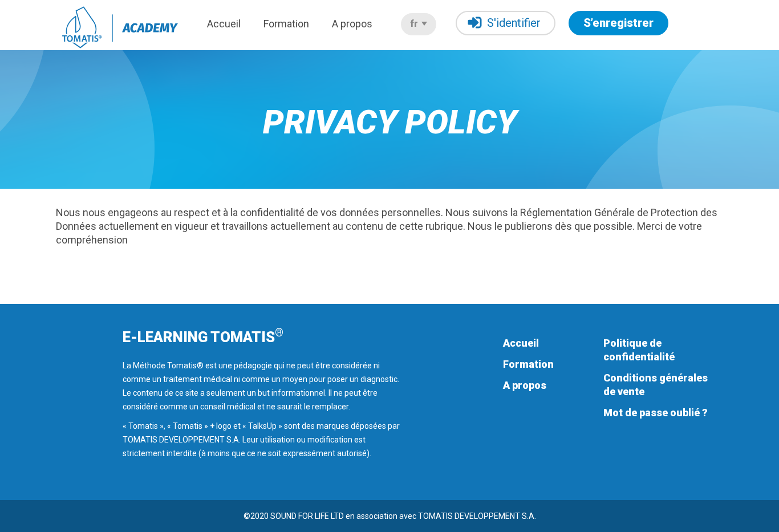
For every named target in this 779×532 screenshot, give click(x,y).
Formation (286, 24)
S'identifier (514, 23)
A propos (352, 24)
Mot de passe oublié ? (655, 413)
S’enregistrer (618, 23)
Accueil (224, 24)
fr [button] (415, 23)
